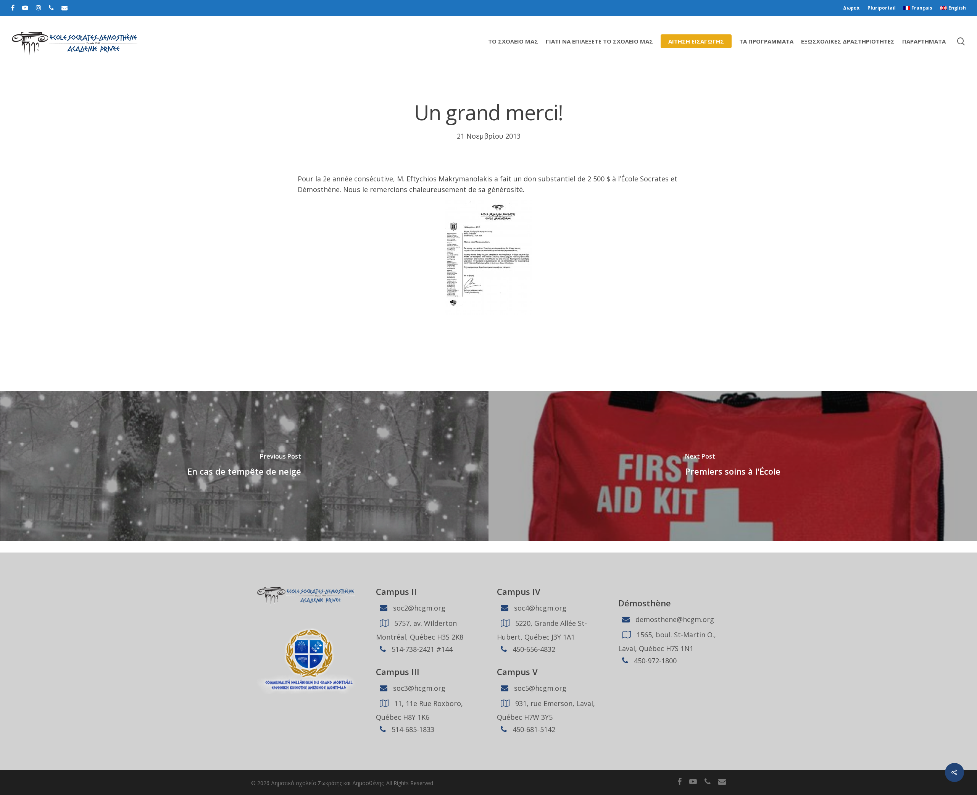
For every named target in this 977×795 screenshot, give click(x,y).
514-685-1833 (412, 729)
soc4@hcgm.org (539, 607)
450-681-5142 (533, 729)
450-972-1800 (654, 660)
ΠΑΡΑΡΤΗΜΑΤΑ (924, 41)
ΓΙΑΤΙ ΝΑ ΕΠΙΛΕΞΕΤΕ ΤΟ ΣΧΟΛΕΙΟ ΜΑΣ (599, 41)
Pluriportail (881, 8)
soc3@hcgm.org (418, 688)
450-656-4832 (533, 649)
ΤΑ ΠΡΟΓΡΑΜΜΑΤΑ (766, 41)
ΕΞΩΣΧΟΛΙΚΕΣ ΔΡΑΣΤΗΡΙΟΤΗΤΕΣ (848, 41)
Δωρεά (851, 8)
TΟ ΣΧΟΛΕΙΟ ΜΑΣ (513, 41)
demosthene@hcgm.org (674, 619)
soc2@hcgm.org (418, 607)
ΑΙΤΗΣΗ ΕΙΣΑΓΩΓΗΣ (696, 41)
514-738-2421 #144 (421, 649)
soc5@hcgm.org (539, 688)
